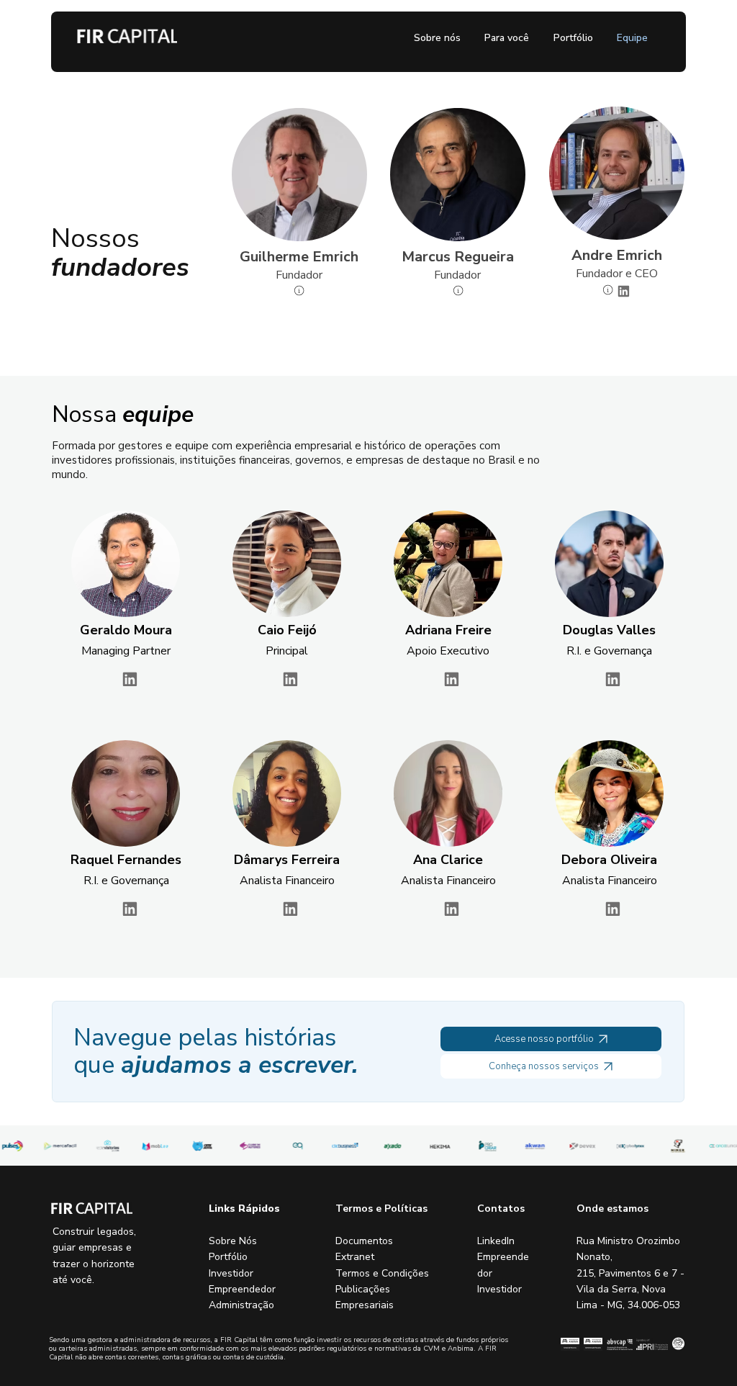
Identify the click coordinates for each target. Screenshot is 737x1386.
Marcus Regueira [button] (458, 256)
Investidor (231, 1273)
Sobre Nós (233, 1241)
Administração (241, 1305)
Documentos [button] (364, 1241)
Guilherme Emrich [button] (299, 256)
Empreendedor (242, 1289)
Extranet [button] (354, 1257)
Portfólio (228, 1257)
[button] (607, 289)
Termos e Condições (382, 1273)
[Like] (129, 679)
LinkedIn (496, 1241)
